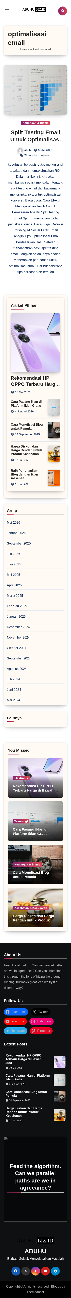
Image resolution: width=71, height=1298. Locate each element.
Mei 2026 (13, 522)
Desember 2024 (18, 627)
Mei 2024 (13, 700)
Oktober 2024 (16, 648)
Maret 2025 (15, 595)
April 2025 (14, 585)
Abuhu (28, 150)
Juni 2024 (14, 689)
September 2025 (19, 543)
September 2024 (19, 658)
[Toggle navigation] (7, 10)
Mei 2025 (13, 574)
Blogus (56, 1286)
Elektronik (21, 778)
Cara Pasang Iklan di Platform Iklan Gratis (30, 831)
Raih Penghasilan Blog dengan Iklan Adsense (24, 474)
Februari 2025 (17, 606)
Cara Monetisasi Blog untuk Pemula (31, 875)
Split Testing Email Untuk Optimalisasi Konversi (35, 139)
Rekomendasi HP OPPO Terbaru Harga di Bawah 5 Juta (34, 384)
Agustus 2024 (17, 668)
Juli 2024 (13, 679)
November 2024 (18, 637)
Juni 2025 (14, 564)
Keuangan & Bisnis (36, 122)
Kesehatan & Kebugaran (30, 907)
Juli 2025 (13, 554)
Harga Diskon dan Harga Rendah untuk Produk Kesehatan (26, 450)
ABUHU (35, 1251)
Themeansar (35, 1292)
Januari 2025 (16, 616)
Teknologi (21, 821)
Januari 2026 (16, 533)
